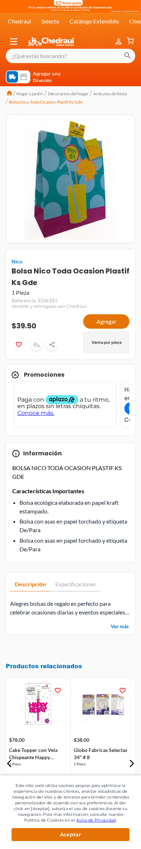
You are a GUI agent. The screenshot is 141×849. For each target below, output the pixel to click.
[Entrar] (119, 41)
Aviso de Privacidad (96, 820)
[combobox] (70, 56)
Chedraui (19, 21)
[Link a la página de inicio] (9, 94)
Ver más (120, 626)
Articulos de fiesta (110, 93)
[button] (14, 41)
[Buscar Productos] (127, 56)
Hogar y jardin (29, 93)
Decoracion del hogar (68, 93)
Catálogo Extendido (94, 21)
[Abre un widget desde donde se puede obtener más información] (111, 836)
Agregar (106, 321)
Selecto (50, 21)
